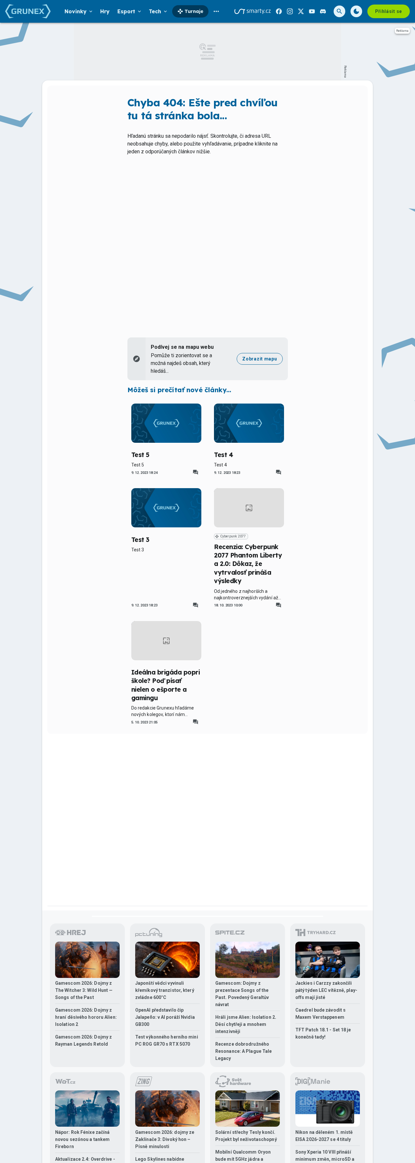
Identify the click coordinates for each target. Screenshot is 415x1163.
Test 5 (140, 455)
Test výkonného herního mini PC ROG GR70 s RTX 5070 (166, 1040)
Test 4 (223, 455)
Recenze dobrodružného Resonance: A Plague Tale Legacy (243, 1051)
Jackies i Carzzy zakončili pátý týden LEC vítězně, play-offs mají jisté (326, 990)
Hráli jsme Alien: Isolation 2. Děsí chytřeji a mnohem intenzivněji (245, 1024)
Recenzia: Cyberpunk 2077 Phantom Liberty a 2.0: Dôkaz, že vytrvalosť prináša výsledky (248, 564)
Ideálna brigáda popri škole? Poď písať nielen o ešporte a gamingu (165, 685)
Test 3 (140, 540)
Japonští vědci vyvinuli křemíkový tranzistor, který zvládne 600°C (164, 990)
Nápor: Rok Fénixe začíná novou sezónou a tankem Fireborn (82, 1139)
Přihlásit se (388, 11)
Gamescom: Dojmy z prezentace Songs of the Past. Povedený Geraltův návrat (242, 994)
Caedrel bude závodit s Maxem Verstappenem (320, 1013)
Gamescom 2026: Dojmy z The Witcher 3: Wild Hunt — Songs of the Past (84, 990)
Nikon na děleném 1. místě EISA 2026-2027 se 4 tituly (324, 1136)
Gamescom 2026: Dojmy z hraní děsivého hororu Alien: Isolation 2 (86, 1017)
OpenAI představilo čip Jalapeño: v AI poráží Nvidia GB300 (165, 1017)
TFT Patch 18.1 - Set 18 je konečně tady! (323, 1033)
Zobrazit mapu (259, 358)
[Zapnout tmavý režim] (356, 11)
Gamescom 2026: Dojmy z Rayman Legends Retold (83, 1040)
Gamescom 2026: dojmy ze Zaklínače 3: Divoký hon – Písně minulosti (164, 1139)
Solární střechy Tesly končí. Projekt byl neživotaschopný (246, 1136)
